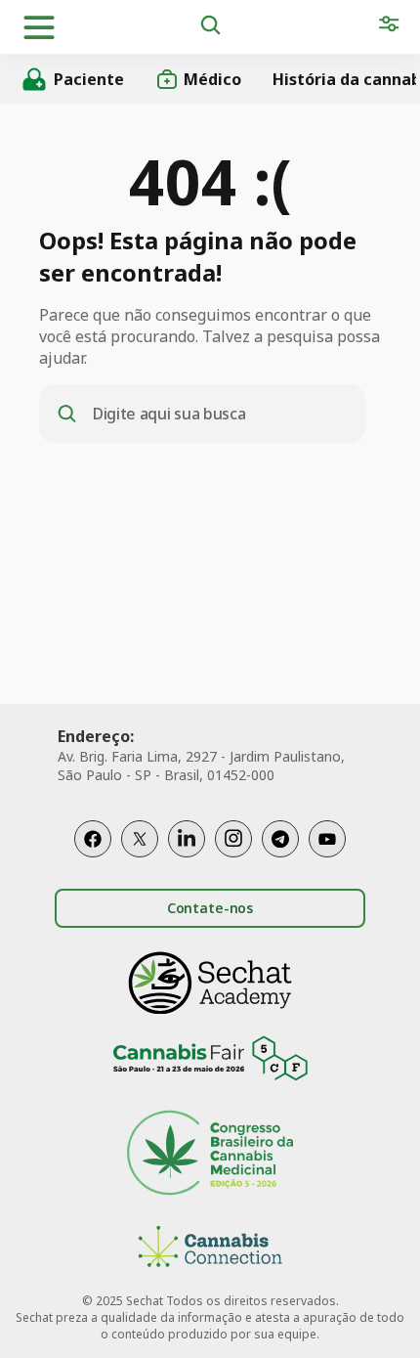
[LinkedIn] (186, 838)
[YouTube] (327, 838)
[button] (39, 27)
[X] (139, 838)
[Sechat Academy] (210, 983)
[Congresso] (210, 1155)
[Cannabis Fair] (210, 1061)
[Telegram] (280, 838)
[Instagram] (233, 838)
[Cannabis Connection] (210, 1249)
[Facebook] (92, 838)
